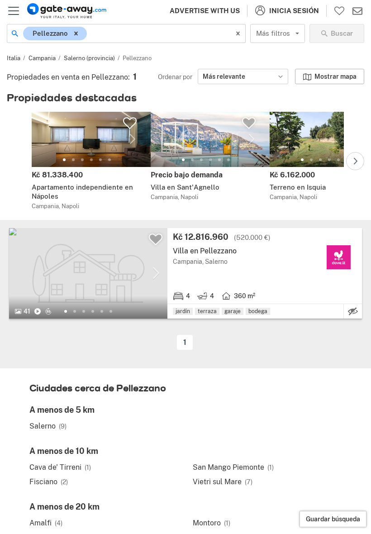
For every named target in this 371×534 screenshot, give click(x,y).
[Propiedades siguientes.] (355, 161)
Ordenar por (175, 77)
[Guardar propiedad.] (130, 123)
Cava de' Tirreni (60, 467)
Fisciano (48, 481)
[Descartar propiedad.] (353, 311)
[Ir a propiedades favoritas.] (339, 10)
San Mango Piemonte (233, 467)
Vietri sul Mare (222, 481)
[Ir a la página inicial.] (66, 11)
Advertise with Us (205, 10)
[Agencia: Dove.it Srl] (338, 257)
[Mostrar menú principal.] (13, 11)
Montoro (211, 523)
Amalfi (45, 523)
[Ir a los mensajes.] (357, 10)
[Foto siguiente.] (133, 139)
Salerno (48, 426)
